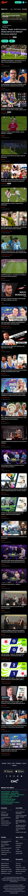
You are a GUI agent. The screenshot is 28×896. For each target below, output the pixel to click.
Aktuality (3, 135)
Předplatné (18, 2)
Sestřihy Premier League (6, 231)
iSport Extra (3, 373)
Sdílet (6, 41)
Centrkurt (3, 88)
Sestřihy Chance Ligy (6, 658)
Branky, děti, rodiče (5, 326)
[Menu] (26, 2)
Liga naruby (4, 112)
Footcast (3, 564)
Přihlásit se (5, 27)
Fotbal (10, 37)
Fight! (2, 302)
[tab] (5, 9)
